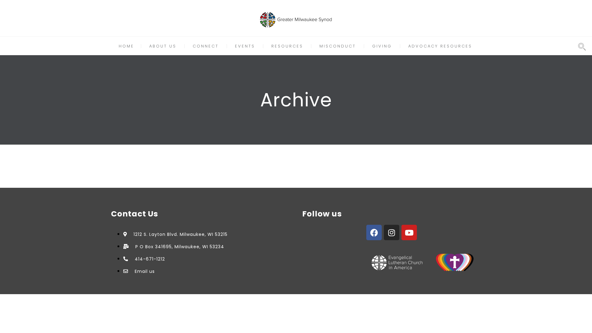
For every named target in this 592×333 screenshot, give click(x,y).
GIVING (382, 46)
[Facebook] (374, 232)
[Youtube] (409, 232)
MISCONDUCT (337, 46)
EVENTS (245, 46)
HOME (126, 46)
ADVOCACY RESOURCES (440, 46)
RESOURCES (287, 46)
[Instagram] (391, 232)
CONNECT (206, 46)
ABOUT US (162, 46)
